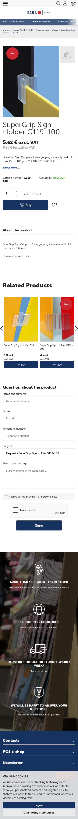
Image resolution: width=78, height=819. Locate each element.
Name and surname (15, 393)
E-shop (6, 30)
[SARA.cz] (39, 12)
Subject (7, 446)
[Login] (65, 3)
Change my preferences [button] (39, 812)
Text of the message (15, 463)
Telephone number (14, 428)
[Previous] (1, 329)
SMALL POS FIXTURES (23, 30)
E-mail (6, 411)
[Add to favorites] (54, 205)
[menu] (5, 4)
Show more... (11, 167)
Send (39, 525)
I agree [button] (39, 805)
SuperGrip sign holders (47, 30)
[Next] (76, 329)
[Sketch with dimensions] (67, 55)
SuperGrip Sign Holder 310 (19, 345)
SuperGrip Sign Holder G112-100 (56, 347)
